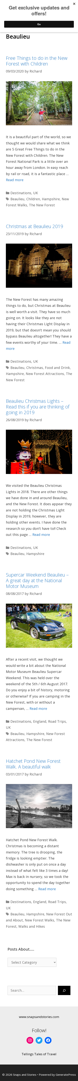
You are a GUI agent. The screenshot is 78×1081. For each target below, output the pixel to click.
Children (33, 199)
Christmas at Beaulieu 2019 (34, 226)
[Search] (64, 990)
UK (35, 193)
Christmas (34, 367)
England (39, 721)
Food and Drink (57, 367)
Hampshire (51, 199)
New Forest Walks (39, 920)
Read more (14, 180)
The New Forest (42, 205)
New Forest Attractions (45, 373)
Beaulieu (17, 199)
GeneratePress (66, 1074)
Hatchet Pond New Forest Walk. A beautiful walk (33, 764)
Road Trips (57, 721)
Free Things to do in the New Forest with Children (36, 61)
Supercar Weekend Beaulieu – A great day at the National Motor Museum (37, 580)
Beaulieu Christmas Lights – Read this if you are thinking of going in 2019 (37, 406)
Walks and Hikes (31, 926)
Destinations (20, 193)
